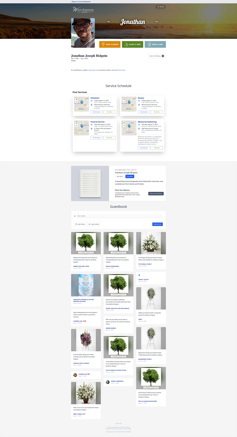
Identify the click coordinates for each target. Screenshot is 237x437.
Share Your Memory (156, 193)
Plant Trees (109, 112)
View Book (120, 176)
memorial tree (93, 70)
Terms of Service (123, 429)
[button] (81, 102)
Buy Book (130, 176)
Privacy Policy (113, 429)
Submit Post (157, 224)
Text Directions (96, 112)
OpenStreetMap (120, 432)
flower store (121, 70)
